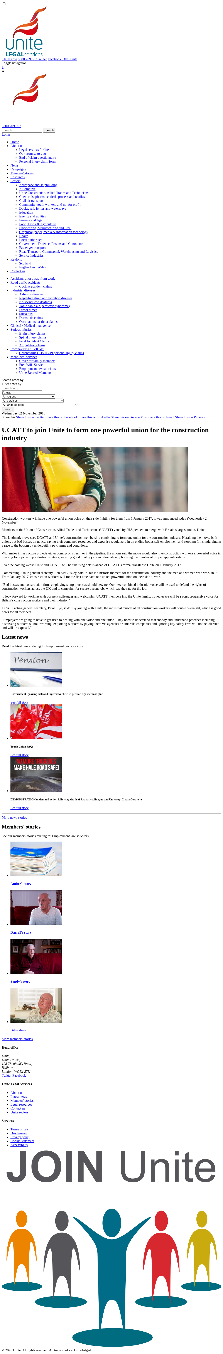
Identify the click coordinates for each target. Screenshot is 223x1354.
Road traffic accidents (25, 282)
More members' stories (17, 1039)
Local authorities (30, 240)
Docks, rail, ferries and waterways (42, 208)
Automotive (27, 189)
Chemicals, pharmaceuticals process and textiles (52, 197)
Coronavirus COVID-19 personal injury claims (51, 353)
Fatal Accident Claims (34, 341)
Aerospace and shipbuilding (38, 185)
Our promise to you (32, 153)
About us (16, 146)
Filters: (6, 392)
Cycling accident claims (35, 286)
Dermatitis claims (31, 318)
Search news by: (13, 380)
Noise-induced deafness (35, 302)
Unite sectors (19, 1112)
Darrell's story (21, 932)
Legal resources (21, 1104)
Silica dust (26, 314)
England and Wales (32, 267)
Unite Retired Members (35, 372)
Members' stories (22, 173)
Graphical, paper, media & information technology (53, 232)
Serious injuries (21, 329)
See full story (19, 702)
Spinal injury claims (32, 337)
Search (49, 130)
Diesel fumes (28, 310)
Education (26, 212)
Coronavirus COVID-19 (27, 349)
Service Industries (31, 255)
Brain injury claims (32, 333)
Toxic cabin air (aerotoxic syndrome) (44, 306)
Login (6, 134)
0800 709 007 (27, 59)
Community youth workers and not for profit (49, 204)
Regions (16, 259)
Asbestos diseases (31, 294)
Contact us (17, 271)
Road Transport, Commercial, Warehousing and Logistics (58, 251)
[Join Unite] (111, 1346)
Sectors (15, 181)
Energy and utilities (32, 216)
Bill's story (18, 1030)
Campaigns (18, 169)
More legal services (23, 357)
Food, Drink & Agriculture (37, 224)
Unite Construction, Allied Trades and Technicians (53, 193)
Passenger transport (32, 247)
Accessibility (19, 1145)
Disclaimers (18, 1133)
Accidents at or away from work (32, 278)
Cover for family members (37, 361)
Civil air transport (31, 200)
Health (23, 236)
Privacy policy (20, 1137)
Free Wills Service (31, 365)
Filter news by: (12, 384)
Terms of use (19, 1129)
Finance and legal (31, 220)
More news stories (14, 817)
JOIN (69, 59)
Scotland (25, 263)
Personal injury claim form (37, 161)
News (14, 165)
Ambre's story (20, 884)
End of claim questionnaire (37, 157)
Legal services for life (34, 150)
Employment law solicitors (37, 368)
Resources (17, 177)
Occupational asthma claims (38, 321)
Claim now (9, 59)
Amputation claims (32, 345)
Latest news (18, 1096)
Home (14, 142)
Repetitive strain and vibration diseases (45, 298)
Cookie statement (22, 1141)
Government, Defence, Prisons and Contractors (51, 244)
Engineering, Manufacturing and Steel (45, 228)
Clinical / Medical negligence (30, 325)
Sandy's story (20, 981)
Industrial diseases (22, 290)
